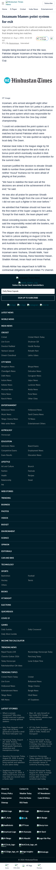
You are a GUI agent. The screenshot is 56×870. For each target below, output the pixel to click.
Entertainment (47, 9)
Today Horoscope (8, 674)
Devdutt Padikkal (8, 359)
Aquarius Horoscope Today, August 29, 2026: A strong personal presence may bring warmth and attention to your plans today (14, 773)
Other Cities (33, 411)
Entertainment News (9, 703)
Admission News (8, 459)
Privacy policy (7, 806)
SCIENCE (5, 551)
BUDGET (5, 537)
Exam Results (6, 468)
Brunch (31, 479)
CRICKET (5, 345)
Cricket (23, 9)
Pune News (32, 407)
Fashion (4, 484)
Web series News (8, 436)
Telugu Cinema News (9, 432)
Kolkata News (6, 398)
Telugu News (6, 708)
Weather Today (26, 806)
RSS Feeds (24, 815)
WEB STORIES (7, 504)
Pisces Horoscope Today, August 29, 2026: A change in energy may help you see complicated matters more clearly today (40, 756)
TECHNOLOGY (7, 577)
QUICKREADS (7, 624)
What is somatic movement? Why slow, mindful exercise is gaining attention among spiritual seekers (13, 730)
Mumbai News (7, 402)
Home (4, 9)
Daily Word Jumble (9, 647)
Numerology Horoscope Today (40, 665)
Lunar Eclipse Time (35, 674)
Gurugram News (34, 389)
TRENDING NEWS (9, 660)
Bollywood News (8, 423)
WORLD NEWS (7, 332)
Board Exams (33, 459)
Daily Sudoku (6, 642)
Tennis (30, 593)
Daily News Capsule (10, 302)
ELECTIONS (6, 618)
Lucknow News (34, 398)
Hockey (4, 593)
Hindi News (32, 708)
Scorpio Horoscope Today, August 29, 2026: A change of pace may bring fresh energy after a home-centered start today (40, 787)
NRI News (5, 713)
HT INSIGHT (6, 611)
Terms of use (43, 802)
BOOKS (4, 604)
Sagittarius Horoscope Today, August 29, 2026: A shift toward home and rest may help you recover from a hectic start (14, 787)
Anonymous (14, 43)
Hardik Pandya (34, 359)
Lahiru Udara (33, 368)
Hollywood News (35, 423)
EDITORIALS (6, 564)
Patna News (6, 407)
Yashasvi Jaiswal (7, 364)
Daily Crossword (34, 642)
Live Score (5, 355)
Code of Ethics (44, 811)
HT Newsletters (44, 806)
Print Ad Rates (25, 811)
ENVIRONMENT (8, 544)
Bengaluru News (7, 379)
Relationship (6, 493)
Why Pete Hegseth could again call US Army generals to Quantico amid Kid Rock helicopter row (13, 743)
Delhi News (6, 389)
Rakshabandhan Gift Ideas (11, 678)
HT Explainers (33, 713)
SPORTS (4, 584)
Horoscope (5, 448)
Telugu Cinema (34, 699)
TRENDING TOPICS (9, 685)
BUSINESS (5, 518)
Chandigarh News (8, 384)
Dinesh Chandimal (8, 368)
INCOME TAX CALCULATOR (12, 654)
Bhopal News (33, 379)
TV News (31, 432)
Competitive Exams (9, 463)
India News (33, 9)
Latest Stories (9, 721)
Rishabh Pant (33, 364)
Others (4, 598)
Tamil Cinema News (36, 427)
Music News (6, 427)
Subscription (6, 811)
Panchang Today (34, 669)
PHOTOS (5, 524)
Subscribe (48, 3)
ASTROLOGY (6, 443)
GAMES (4, 638)
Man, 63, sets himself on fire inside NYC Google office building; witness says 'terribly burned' (40, 729)
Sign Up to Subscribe (28, 308)
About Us (5, 802)
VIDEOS (4, 531)
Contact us (24, 802)
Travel (30, 493)
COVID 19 (5, 631)
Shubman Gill (33, 355)
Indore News (6, 393)
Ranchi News (6, 411)
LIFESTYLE (5, 475)
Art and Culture (7, 479)
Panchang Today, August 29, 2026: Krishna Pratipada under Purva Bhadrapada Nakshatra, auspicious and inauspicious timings (13, 757)
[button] (3, 3)
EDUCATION (6, 454)
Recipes (31, 488)
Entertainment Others (36, 436)
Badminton (5, 589)
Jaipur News (33, 393)
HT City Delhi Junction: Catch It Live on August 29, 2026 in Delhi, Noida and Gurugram (40, 743)
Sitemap (4, 815)
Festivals (31, 484)
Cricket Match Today (36, 350)
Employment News (35, 463)
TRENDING (6, 511)
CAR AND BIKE (7, 571)
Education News (34, 468)
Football (31, 589)
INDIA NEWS (6, 339)
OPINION (5, 557)
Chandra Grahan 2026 (10, 669)
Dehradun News (34, 384)
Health (4, 488)
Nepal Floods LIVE (8, 665)
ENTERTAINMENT (8, 418)
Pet (2, 498)
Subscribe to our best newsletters (28, 296)
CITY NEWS (6, 375)
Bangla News (33, 703)
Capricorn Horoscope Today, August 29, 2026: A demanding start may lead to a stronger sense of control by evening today (40, 773)
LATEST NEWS (7, 325)
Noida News (33, 402)
